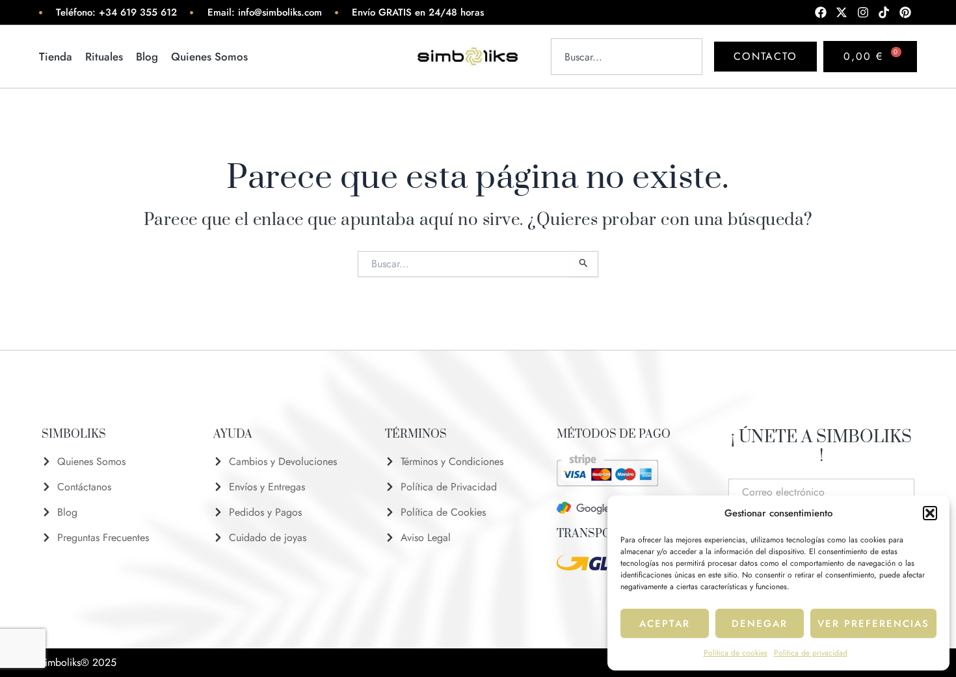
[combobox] (627, 56)
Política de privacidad (810, 653)
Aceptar (664, 624)
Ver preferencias (873, 624)
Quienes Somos (209, 56)
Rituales (104, 56)
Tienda (55, 56)
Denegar (760, 624)
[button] (929, 513)
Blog (147, 56)
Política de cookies (735, 653)
